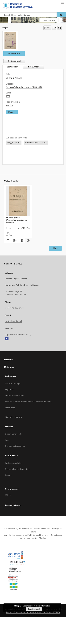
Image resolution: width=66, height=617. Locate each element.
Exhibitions (10, 407)
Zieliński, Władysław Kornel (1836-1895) (24, 87)
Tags (7, 440)
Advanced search (48, 20)
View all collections (13, 417)
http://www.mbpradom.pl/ (17, 334)
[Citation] (60, 28)
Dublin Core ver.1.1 (14, 433)
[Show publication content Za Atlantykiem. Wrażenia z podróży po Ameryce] (21, 240)
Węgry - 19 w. (13, 142)
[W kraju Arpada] (10, 40)
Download (15, 61)
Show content (14, 53)
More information (43, 606)
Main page (9, 367)
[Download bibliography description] (14, 240)
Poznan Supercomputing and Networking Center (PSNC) (33, 612)
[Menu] (62, 2)
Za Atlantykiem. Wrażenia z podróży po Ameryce (16, 219)
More (55, 248)
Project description (13, 463)
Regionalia (10, 389)
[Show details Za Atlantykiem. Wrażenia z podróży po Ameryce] (28, 240)
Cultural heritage (13, 383)
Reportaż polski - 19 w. (35, 142)
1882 (8, 96)
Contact (8, 475)
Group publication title (15, 446)
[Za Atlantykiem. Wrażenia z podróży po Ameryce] (18, 201)
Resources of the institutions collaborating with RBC (28, 401)
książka (9, 105)
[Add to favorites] (54, 28)
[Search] (61, 14)
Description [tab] (12, 67)
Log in (8, 494)
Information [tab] (33, 67)
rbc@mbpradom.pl (13, 321)
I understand (34, 609)
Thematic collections (14, 395)
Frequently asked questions (17, 469)
